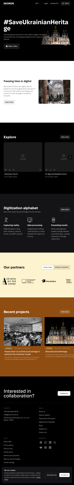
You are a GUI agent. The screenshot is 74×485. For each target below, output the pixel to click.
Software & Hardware (61, 267)
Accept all (64, 475)
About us (42, 411)
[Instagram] (45, 442)
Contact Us (54, 3)
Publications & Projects (47, 418)
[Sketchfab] (45, 447)
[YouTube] (41, 447)
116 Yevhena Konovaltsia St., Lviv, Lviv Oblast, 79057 (17, 419)
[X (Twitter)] (55, 442)
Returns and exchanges (12, 459)
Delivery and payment (11, 455)
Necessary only (52, 475)
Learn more (9, 102)
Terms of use (8, 448)
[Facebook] (41, 442)
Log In (46, 3)
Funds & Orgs (47, 267)
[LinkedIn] (50, 442)
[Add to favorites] (40, 169)
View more (65, 137)
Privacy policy (8, 445)
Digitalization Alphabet (47, 422)
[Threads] (50, 447)
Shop (40, 425)
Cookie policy (8, 452)
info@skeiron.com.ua (11, 414)
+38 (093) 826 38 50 (11, 411)
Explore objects (44, 415)
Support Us (43, 429)
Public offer (8, 441)
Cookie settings (9, 462)
